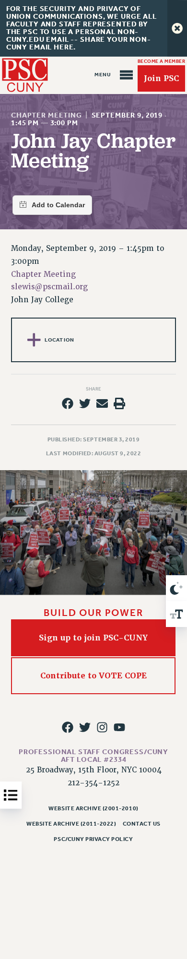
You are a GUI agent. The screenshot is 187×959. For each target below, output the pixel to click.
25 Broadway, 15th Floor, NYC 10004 (94, 770)
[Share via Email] (102, 403)
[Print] (119, 403)
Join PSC (161, 78)
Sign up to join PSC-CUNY (93, 638)
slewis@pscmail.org (49, 287)
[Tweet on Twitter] (85, 403)
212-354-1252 (93, 783)
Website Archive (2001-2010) (93, 808)
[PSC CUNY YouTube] (119, 727)
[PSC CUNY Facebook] (67, 727)
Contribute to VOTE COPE (93, 676)
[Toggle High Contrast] (176, 588)
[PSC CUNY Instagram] (102, 727)
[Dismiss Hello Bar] (177, 28)
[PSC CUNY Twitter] (85, 727)
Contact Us (142, 823)
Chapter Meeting (46, 115)
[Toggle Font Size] (176, 614)
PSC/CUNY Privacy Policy (93, 839)
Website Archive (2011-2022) (71, 823)
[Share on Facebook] (67, 403)
